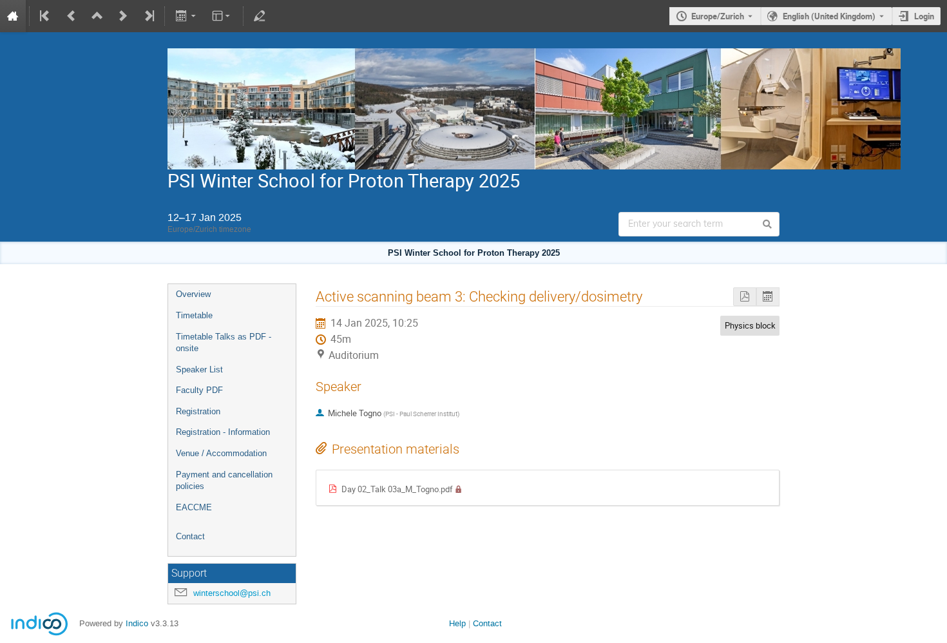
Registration (198, 411)
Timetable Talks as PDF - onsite (223, 343)
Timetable (194, 315)
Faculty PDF (199, 390)
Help (457, 623)
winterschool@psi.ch (232, 593)
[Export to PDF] (744, 296)
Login (924, 16)
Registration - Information (223, 432)
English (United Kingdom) (829, 16)
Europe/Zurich (717, 16)
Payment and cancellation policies (224, 481)
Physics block (750, 325)
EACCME (194, 507)
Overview (193, 294)
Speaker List (199, 369)
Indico (137, 623)
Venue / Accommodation (221, 453)
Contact (190, 536)
